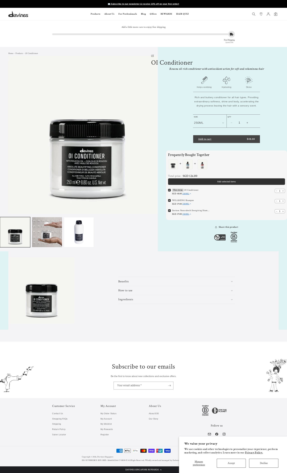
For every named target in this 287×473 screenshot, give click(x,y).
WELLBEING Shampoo (183, 200)
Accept (231, 463)
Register (104, 434)
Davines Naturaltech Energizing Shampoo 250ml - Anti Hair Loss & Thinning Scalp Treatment (191, 210)
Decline (264, 463)
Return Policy (59, 429)
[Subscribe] (169, 385)
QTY (229, 117)
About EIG (154, 413)
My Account (106, 419)
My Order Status (108, 413)
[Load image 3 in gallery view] (79, 232)
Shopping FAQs (60, 419)
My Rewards (106, 429)
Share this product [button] (228, 227)
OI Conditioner (191, 190)
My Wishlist (106, 424)
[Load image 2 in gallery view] (47, 232)
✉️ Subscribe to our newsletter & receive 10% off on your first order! (143, 4)
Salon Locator (59, 434)
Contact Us (57, 413)
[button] (143, 469)
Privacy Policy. (254, 452)
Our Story (153, 419)
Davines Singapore (105, 457)
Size (196, 117)
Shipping (56, 424)
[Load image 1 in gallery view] (15, 232)
